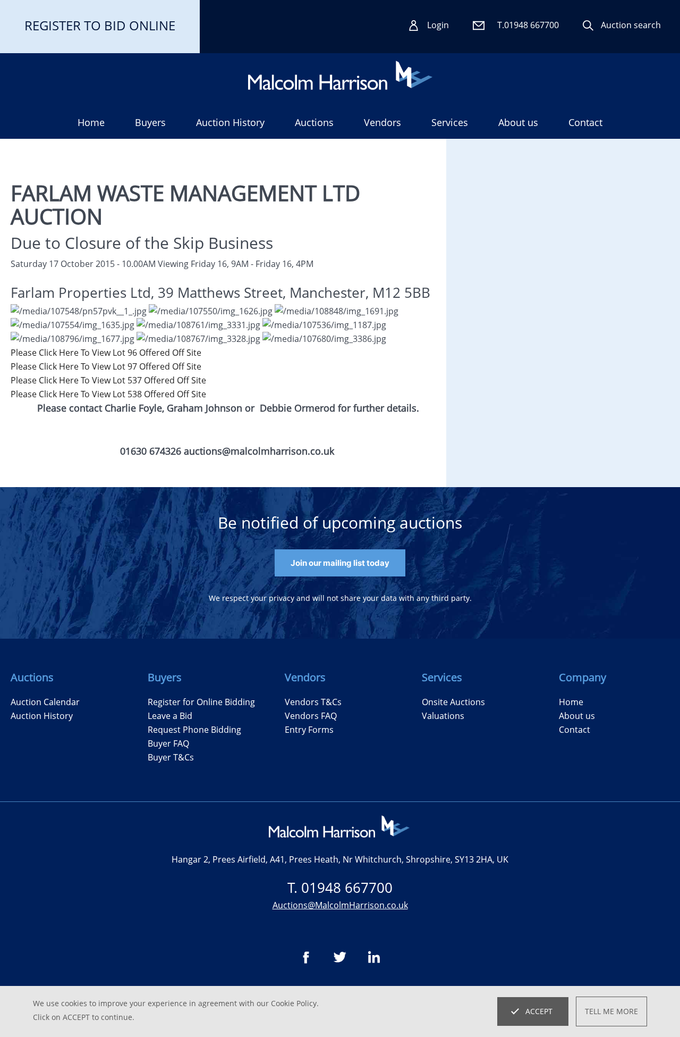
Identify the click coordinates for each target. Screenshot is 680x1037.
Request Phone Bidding (194, 729)
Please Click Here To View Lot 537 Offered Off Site (108, 380)
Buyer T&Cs (171, 757)
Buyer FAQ (168, 743)
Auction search (631, 25)
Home (91, 122)
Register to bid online (99, 25)
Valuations (443, 716)
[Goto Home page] (340, 75)
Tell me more (611, 1011)
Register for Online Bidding (201, 702)
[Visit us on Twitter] (340, 957)
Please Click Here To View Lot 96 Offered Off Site (106, 352)
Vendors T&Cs (313, 702)
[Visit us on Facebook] (306, 957)
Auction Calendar (45, 702)
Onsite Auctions (453, 702)
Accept (538, 1011)
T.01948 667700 (528, 25)
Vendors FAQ (311, 716)
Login (438, 25)
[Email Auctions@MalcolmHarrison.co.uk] (479, 25)
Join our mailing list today (340, 563)
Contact (585, 122)
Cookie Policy (294, 1003)
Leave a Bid (170, 716)
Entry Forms (309, 729)
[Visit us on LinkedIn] (374, 957)
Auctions (314, 122)
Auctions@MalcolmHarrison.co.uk (340, 905)
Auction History (42, 716)
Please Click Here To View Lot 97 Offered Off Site (106, 366)
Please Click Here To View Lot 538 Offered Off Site (108, 394)
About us (518, 122)
